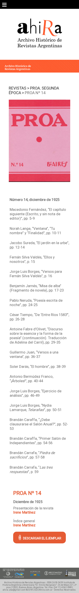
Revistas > (19, 88)
